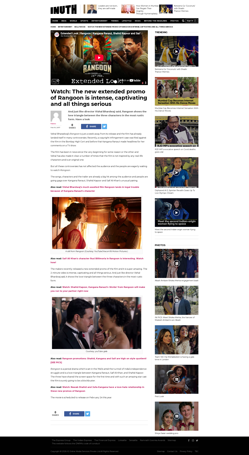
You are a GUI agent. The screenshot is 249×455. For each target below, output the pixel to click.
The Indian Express (82, 440)
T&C (196, 451)
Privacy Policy (186, 451)
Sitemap (172, 440)
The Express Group (61, 440)
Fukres (53, 124)
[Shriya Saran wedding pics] (176, 416)
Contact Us (172, 451)
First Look (159, 396)
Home (55, 21)
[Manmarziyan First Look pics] (176, 379)
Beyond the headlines (155, 21)
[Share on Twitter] (104, 126)
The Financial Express (104, 440)
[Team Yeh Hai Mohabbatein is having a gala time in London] (176, 339)
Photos (174, 21)
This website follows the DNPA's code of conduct (76, 443)
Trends (115, 21)
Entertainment (100, 21)
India (63, 21)
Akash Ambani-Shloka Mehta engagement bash (176, 280)
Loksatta (122, 440)
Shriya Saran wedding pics (166, 433)
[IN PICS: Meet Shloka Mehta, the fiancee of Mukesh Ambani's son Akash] (176, 300)
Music (138, 21)
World (73, 21)
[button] (191, 20)
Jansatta (133, 440)
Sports (84, 21)
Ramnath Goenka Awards (152, 440)
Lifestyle (127, 21)
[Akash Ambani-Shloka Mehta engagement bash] (176, 263)
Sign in (190, 21)
